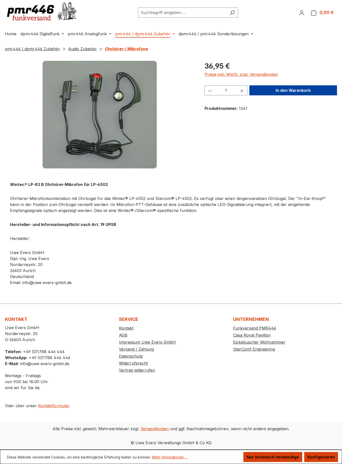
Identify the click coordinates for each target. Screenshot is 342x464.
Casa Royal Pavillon (252, 335)
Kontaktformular (53, 405)
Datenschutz (131, 356)
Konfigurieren (321, 456)
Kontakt (126, 328)
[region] (100, 114)
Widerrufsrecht (133, 363)
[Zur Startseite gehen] (42, 11)
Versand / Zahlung (136, 349)
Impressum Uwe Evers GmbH (147, 342)
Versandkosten (154, 428)
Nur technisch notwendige (273, 456)
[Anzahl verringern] (210, 90)
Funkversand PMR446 (254, 328)
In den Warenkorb (293, 90)
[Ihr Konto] (302, 13)
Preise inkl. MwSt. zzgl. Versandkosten (241, 74)
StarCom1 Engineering (254, 349)
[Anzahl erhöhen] (242, 90)
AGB (123, 335)
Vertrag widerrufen (137, 370)
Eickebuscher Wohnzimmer (259, 342)
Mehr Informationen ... (169, 457)
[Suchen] (232, 13)
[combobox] (182, 13)
